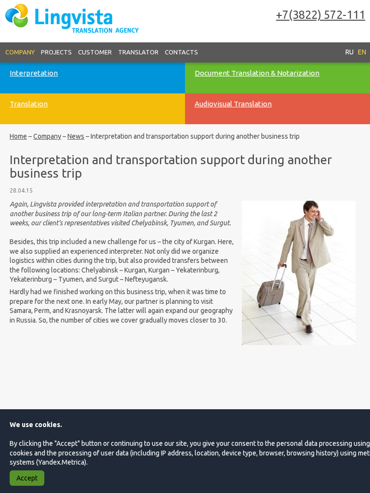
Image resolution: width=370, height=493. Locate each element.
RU (349, 52)
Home (18, 136)
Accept (27, 478)
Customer (95, 52)
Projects (56, 52)
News (75, 136)
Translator (138, 52)
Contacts (181, 52)
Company (20, 52)
